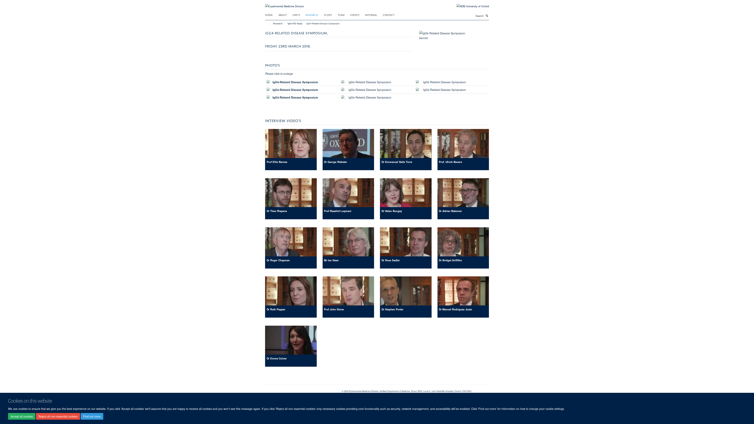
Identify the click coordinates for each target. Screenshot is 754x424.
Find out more (92, 416)
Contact (389, 14)
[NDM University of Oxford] (470, 6)
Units (296, 14)
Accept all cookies (22, 416)
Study (328, 14)
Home (269, 14)
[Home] (268, 23)
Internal (371, 14)
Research (312, 14)
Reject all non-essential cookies (58, 416)
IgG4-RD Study (295, 23)
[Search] (487, 15)
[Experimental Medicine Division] (284, 4)
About (282, 14)
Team (341, 14)
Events (354, 14)
